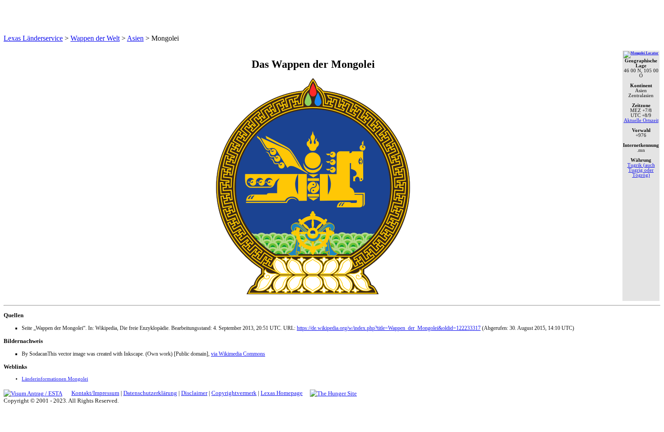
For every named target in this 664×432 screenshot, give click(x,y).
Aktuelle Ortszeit (641, 120)
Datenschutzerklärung (150, 393)
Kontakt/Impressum (95, 393)
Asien (135, 38)
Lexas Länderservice (33, 38)
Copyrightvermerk (234, 393)
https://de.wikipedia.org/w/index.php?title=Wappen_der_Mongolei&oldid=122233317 (389, 328)
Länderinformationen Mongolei (55, 378)
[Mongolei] (641, 53)
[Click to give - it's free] (333, 393)
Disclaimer (194, 393)
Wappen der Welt (95, 38)
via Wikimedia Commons (238, 354)
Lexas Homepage (282, 393)
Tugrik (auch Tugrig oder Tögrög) (641, 170)
